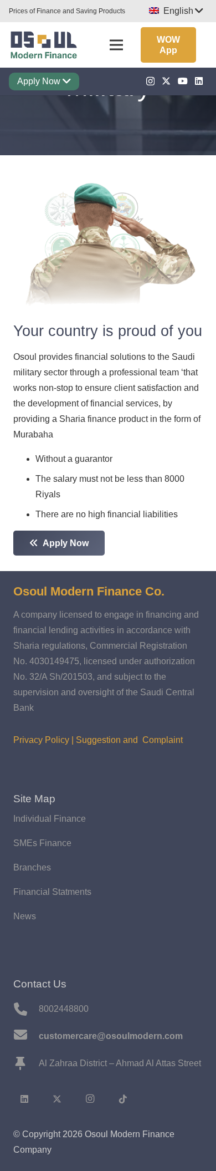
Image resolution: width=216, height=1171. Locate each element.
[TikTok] (123, 1099)
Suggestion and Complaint (129, 740)
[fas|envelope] (26, 1036)
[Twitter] (166, 81)
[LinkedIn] (199, 81)
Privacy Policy (41, 740)
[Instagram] (150, 81)
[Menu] (116, 45)
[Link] (43, 45)
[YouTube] (183, 81)
